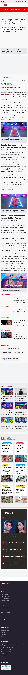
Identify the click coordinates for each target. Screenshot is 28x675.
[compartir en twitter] (5, 84)
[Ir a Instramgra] (8, 619)
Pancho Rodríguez (13, 348)
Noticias (3, 632)
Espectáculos (5, 596)
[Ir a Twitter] (5, 619)
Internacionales (6, 598)
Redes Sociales (5, 600)
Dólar (25, 1)
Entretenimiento (5, 630)
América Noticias (9, 77)
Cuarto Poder (5, 610)
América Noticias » (5, 80)
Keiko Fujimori (11, 1)
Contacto (3, 658)
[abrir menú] (2, 5)
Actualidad (4, 594)
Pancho (13, 31)
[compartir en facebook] (2, 84)
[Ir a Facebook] (2, 619)
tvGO (2, 636)
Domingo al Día (5, 612)
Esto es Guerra (19, 352)
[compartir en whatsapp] (8, 84)
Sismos (19, 1)
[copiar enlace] (11, 84)
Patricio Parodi (6, 352)
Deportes (3, 634)
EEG (3, 348)
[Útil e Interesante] (14, 438)
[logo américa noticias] (5, 5)
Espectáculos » (14, 80)
